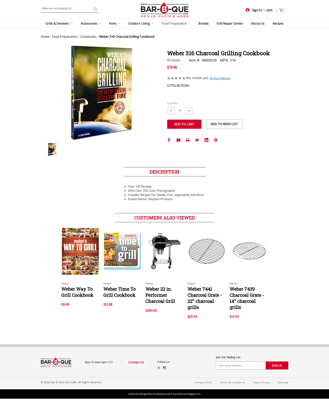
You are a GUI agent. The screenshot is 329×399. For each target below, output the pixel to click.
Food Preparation (174, 23)
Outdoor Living (139, 23)
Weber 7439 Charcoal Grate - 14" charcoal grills (247, 298)
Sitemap (283, 382)
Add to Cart (80, 254)
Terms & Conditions (232, 382)
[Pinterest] (216, 140)
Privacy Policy (203, 382)
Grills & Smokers (57, 23)
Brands (203, 23)
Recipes (278, 23)
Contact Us (136, 362)
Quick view (80, 247)
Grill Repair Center (230, 23)
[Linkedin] (206, 140)
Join (269, 10)
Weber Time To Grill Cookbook (119, 292)
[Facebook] (169, 140)
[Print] (188, 140)
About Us (257, 23)
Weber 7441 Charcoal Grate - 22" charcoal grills (205, 298)
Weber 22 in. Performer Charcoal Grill (160, 295)
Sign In (257, 10)
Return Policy (261, 382)
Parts (113, 23)
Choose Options (164, 254)
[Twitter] (197, 140)
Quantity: (172, 103)
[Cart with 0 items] (282, 10)
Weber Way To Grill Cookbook (77, 292)
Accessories (89, 23)
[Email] (178, 140)
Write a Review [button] (220, 78)
